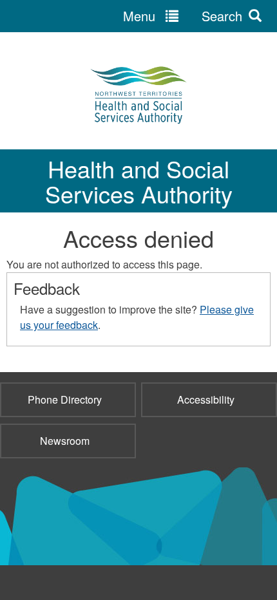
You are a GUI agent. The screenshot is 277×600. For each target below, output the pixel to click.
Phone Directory (65, 399)
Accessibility (205, 399)
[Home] (138, 94)
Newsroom (65, 440)
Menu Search (182, 15)
